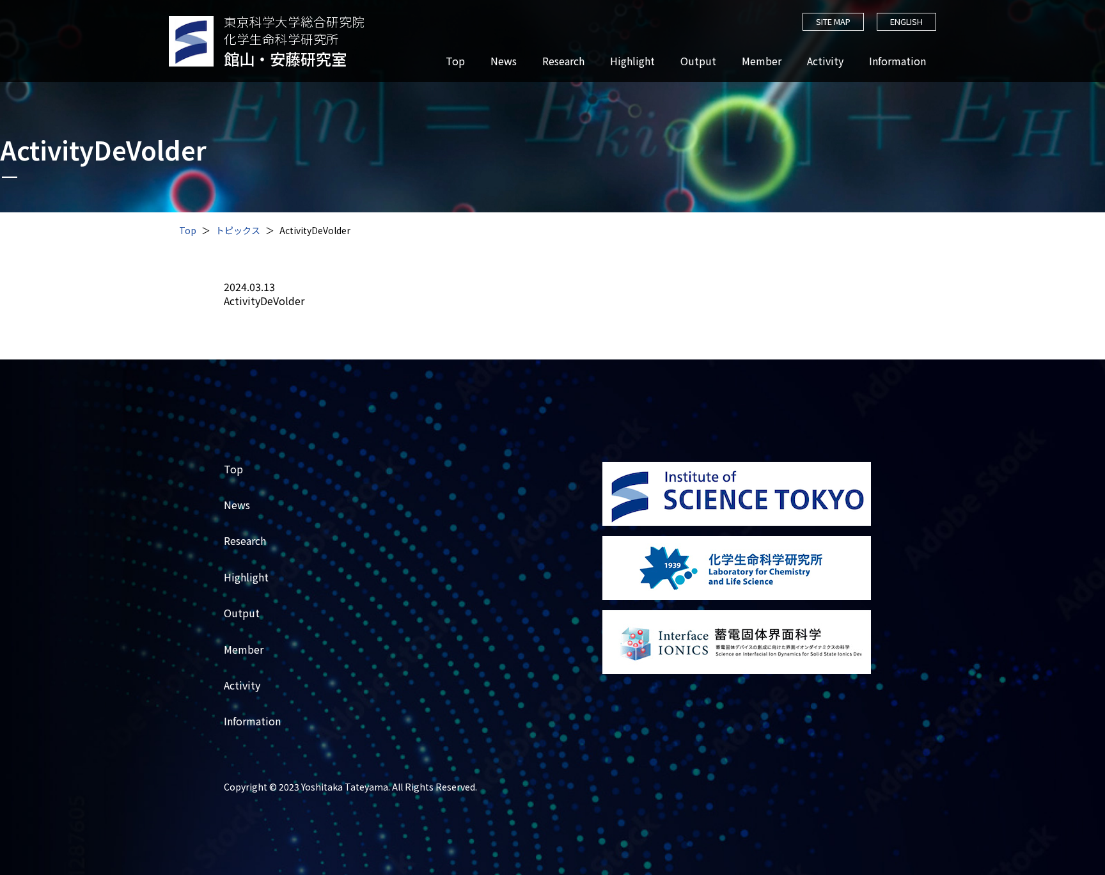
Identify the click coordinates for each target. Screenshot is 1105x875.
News (503, 61)
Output (698, 61)
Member (761, 61)
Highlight (632, 61)
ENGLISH (906, 21)
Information (897, 61)
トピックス (238, 230)
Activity (825, 61)
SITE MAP (833, 21)
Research (563, 61)
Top (455, 61)
